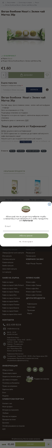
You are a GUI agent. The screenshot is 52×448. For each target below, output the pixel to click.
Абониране (26, 236)
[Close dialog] (49, 204)
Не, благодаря (26, 241)
